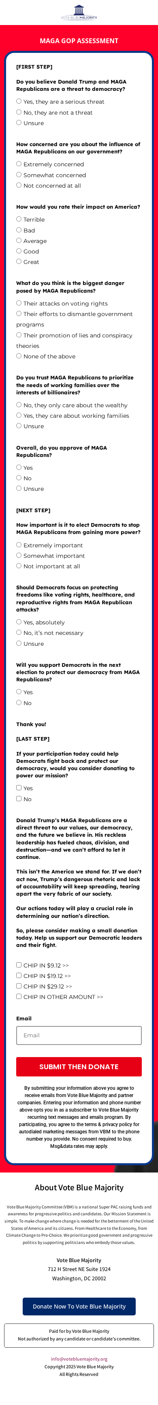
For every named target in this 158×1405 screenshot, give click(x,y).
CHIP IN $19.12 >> (47, 976)
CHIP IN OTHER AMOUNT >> (63, 997)
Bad (29, 230)
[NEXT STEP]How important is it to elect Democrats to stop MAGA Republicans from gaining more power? (78, 521)
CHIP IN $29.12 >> (47, 986)
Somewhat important (54, 555)
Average (35, 241)
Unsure (33, 123)
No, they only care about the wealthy (75, 405)
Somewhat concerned (54, 175)
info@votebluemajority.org (79, 1359)
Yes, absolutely (44, 622)
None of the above (49, 356)
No (27, 478)
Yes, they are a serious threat (64, 101)
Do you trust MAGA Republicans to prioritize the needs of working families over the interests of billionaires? (75, 384)
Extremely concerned (53, 164)
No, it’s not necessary (53, 633)
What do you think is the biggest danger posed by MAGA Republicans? (70, 286)
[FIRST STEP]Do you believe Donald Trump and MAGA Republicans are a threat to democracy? (71, 77)
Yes (28, 467)
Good (31, 251)
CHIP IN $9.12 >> (46, 965)
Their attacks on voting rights (65, 303)
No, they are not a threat (58, 112)
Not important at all (51, 566)
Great (31, 262)
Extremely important (53, 545)
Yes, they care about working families (76, 415)
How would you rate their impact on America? (78, 206)
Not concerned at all (52, 185)
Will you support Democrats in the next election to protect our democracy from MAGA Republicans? (78, 672)
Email (24, 1018)
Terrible (34, 219)
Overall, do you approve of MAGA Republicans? (61, 451)
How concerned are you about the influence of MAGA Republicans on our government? (78, 148)
